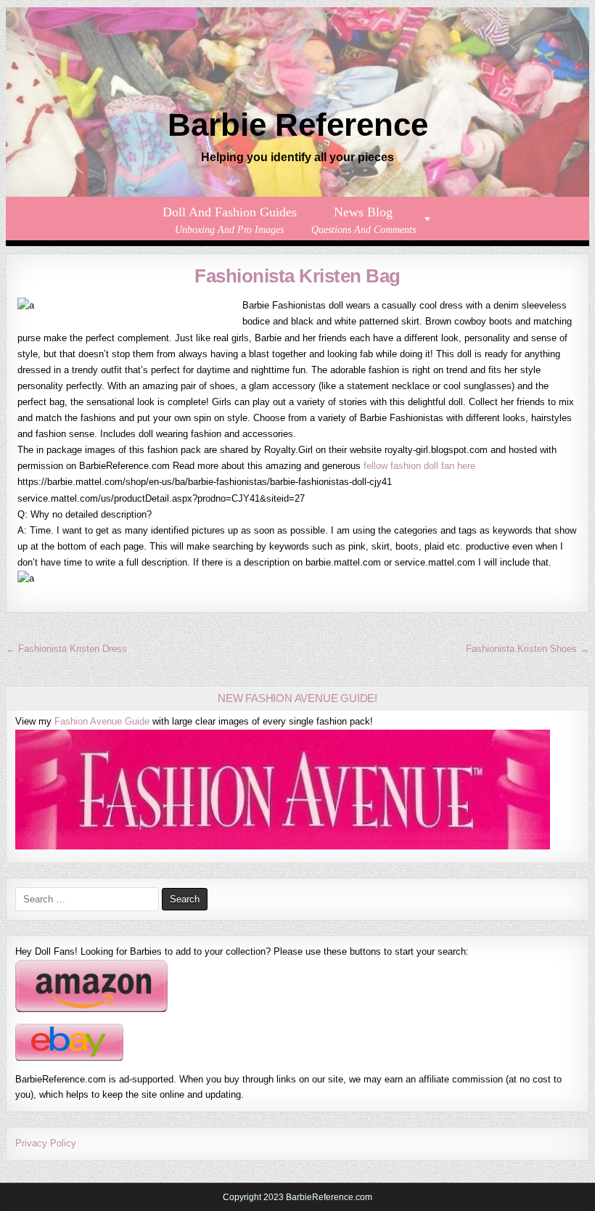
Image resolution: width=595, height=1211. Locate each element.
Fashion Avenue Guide (101, 721)
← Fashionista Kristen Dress (66, 648)
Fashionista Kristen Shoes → (527, 648)
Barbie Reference (298, 124)
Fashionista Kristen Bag (297, 276)
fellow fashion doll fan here (419, 465)
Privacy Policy (45, 1143)
